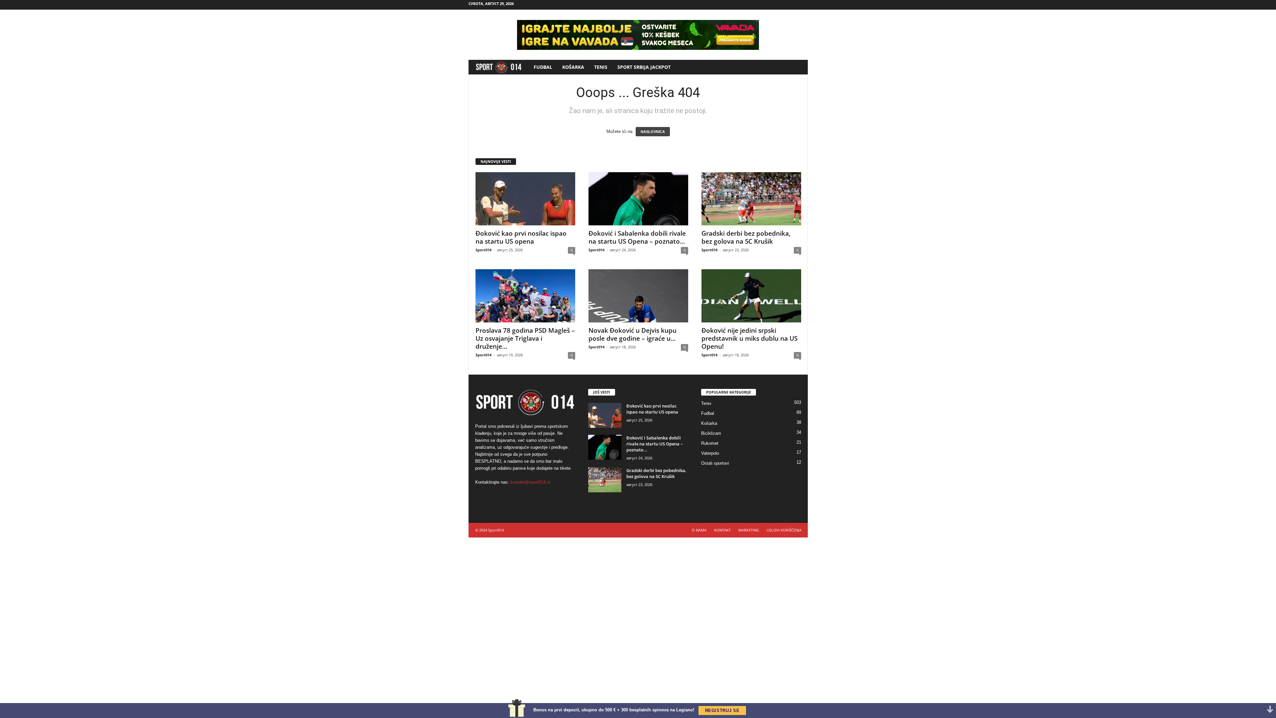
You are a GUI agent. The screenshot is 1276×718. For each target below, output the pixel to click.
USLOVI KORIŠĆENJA (784, 530)
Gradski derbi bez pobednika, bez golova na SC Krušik (746, 237)
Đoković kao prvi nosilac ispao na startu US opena (521, 237)
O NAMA (699, 530)
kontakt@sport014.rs (530, 482)
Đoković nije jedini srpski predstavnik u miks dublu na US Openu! (749, 338)
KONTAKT (722, 530)
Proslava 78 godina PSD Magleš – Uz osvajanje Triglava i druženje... (525, 338)
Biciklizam (711, 433)
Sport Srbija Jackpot (644, 67)
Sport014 (483, 249)
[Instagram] (782, 5)
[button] (798, 67)
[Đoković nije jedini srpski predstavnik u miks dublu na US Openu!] (751, 295)
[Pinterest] (793, 5)
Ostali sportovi (715, 463)
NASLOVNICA (653, 132)
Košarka (573, 67)
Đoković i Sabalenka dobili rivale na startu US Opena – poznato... (637, 237)
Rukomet (709, 443)
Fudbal (543, 67)
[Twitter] (803, 5)
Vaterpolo (710, 453)
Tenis (600, 67)
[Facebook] (772, 5)
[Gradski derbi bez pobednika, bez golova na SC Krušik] (751, 198)
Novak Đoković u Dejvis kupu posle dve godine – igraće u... (632, 334)
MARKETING (748, 530)
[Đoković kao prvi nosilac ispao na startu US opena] (525, 198)
